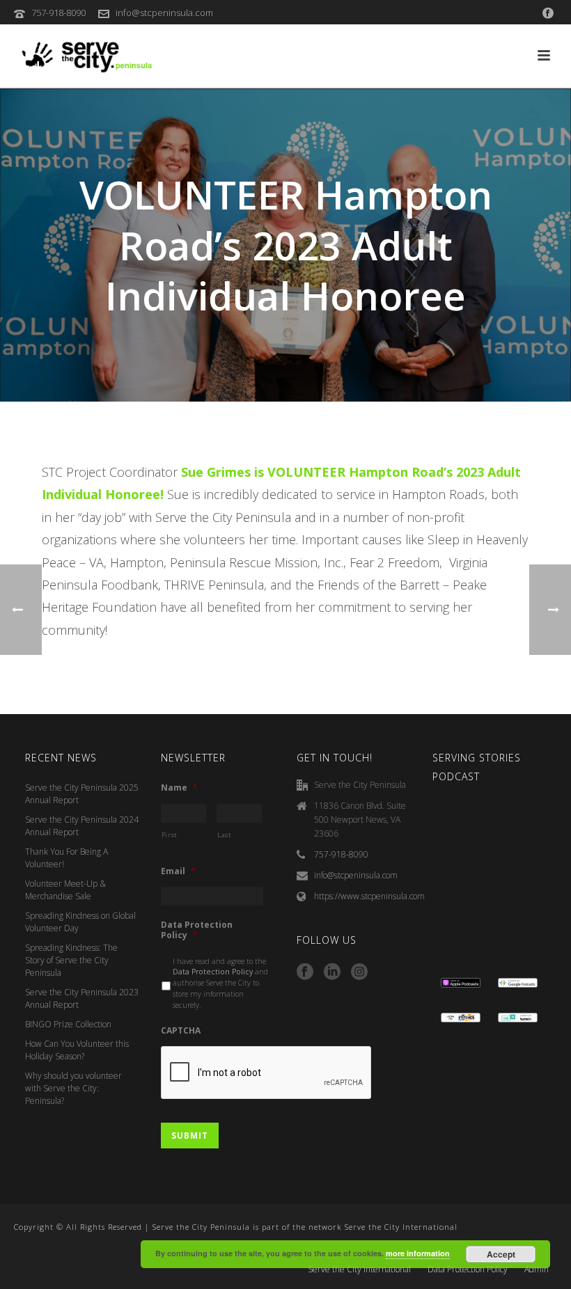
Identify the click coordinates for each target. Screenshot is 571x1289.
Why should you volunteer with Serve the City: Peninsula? (73, 1088)
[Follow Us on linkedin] (332, 972)
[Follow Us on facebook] (305, 972)
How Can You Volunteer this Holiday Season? (77, 1050)
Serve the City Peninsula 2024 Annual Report (82, 826)
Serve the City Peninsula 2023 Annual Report (82, 998)
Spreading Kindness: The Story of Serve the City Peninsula (71, 960)
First (170, 834)
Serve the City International (359, 1269)
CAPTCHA (181, 1030)
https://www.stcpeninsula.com (369, 896)
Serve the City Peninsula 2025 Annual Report (82, 794)
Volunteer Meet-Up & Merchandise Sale (65, 890)
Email (178, 871)
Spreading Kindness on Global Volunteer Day (80, 922)
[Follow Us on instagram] (359, 972)
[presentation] (267, 1073)
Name (179, 787)
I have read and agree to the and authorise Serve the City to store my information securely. (220, 983)
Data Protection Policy (197, 930)
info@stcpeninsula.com (164, 12)
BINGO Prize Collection (68, 1024)
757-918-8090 (58, 12)
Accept (501, 1254)
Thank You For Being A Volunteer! (66, 858)
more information (418, 1253)
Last (224, 834)
